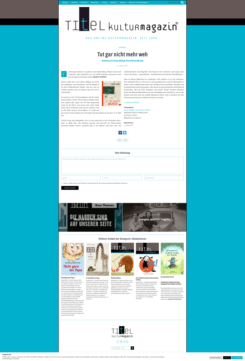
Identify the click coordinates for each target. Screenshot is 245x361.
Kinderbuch (122, 47)
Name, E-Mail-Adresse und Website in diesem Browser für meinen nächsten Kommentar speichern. (95, 183)
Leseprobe (129, 125)
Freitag (104, 2)
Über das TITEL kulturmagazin (138, 2)
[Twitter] (172, 2)
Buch (119, 140)
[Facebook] (169, 2)
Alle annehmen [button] (237, 358)
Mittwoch (84, 2)
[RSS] (178, 2)
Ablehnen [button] (227, 358)
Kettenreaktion (116, 278)
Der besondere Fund (167, 277)
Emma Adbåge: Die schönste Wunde (137, 110)
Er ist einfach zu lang (92, 278)
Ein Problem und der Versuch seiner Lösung (147, 279)
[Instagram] (175, 2)
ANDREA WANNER (132, 102)
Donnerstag (94, 2)
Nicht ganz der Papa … (68, 278)
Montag (65, 2)
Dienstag (74, 2)
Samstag (113, 2)
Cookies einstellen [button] (215, 358)
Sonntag (122, 2)
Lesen (125, 140)
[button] (132, 348)
